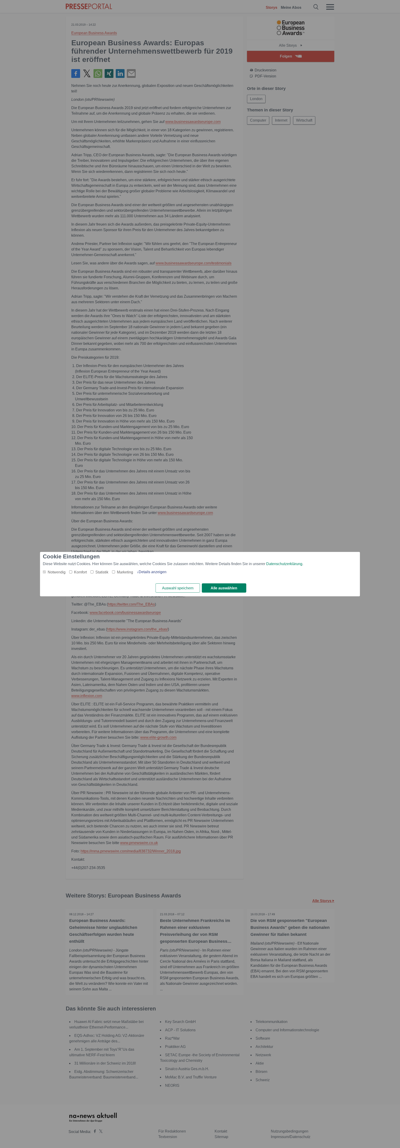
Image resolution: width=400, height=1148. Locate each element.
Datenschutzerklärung (284, 564)
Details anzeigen (152, 572)
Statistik (101, 572)
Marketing (125, 572)
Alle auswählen (224, 588)
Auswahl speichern (178, 588)
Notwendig (57, 572)
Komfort (80, 572)
